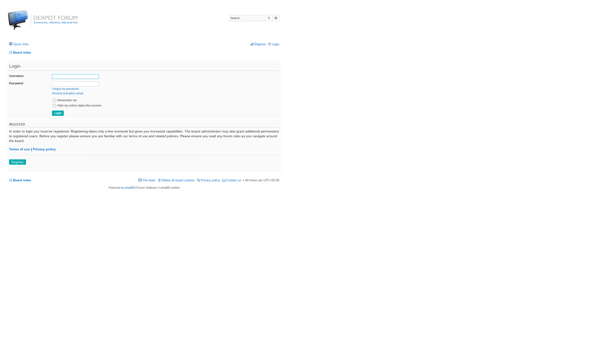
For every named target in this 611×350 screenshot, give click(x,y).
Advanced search (276, 18)
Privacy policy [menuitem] (210, 180)
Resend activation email (67, 93)
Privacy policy (44, 149)
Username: (16, 76)
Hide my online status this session (79, 105)
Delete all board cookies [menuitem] (178, 180)
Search (269, 18)
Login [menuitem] (275, 44)
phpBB (129, 187)
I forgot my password (65, 89)
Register (17, 162)
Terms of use (19, 149)
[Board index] (25, 22)
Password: (16, 83)
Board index (22, 180)
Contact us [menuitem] (233, 180)
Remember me (67, 100)
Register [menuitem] (260, 44)
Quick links (21, 44)
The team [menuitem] (149, 180)
